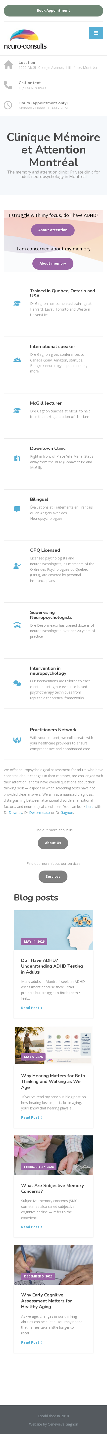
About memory (53, 263)
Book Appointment (53, 10)
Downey (15, 812)
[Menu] (96, 33)
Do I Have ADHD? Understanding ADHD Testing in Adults (52, 966)
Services (53, 876)
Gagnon (66, 812)
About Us (53, 843)
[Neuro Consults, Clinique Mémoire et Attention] (33, 39)
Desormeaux (39, 812)
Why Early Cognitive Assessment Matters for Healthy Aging (46, 1301)
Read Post (30, 1007)
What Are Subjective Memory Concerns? (52, 1188)
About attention (52, 230)
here (90, 806)
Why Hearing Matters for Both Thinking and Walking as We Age (53, 1081)
